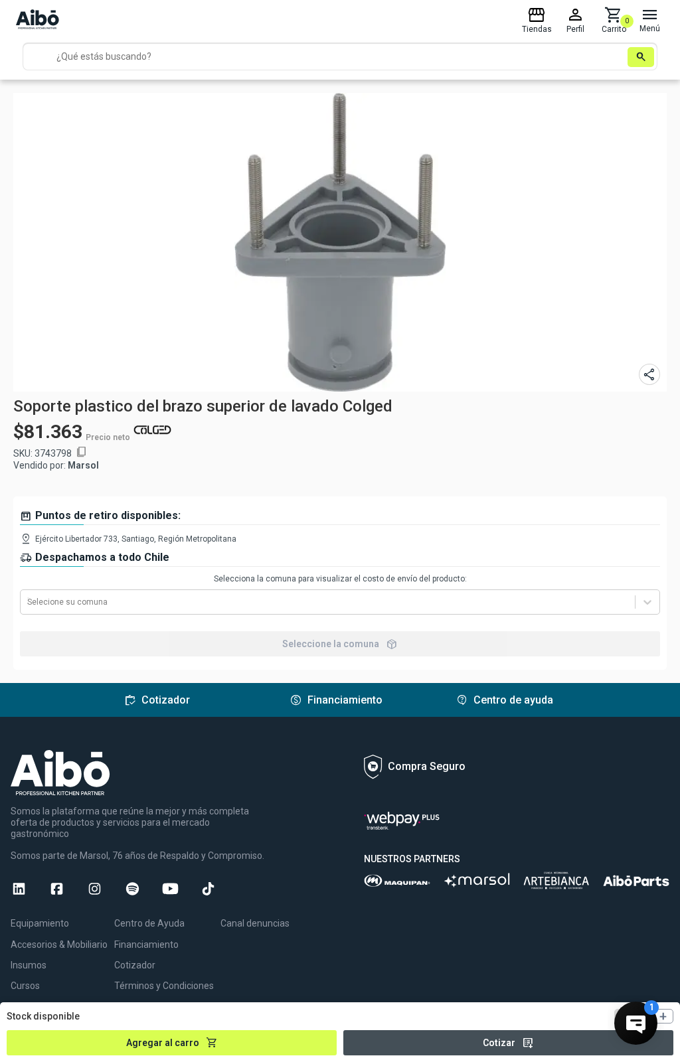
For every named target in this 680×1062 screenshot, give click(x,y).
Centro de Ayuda (149, 923)
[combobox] (28, 602)
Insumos (28, 965)
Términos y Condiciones (164, 985)
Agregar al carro (172, 1042)
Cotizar (508, 1042)
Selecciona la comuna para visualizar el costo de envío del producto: (340, 579)
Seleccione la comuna (340, 644)
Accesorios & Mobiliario (59, 944)
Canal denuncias (255, 923)
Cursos (25, 985)
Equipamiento (40, 923)
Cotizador (134, 965)
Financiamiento (146, 944)
